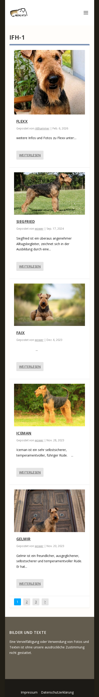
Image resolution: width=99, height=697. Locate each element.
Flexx (22, 121)
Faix (20, 332)
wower (39, 229)
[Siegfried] (49, 193)
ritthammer (42, 128)
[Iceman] (49, 405)
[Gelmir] (49, 510)
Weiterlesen (30, 155)
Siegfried (25, 221)
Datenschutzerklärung (57, 692)
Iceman (24, 433)
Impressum (29, 692)
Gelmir (23, 539)
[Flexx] (49, 82)
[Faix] (49, 305)
